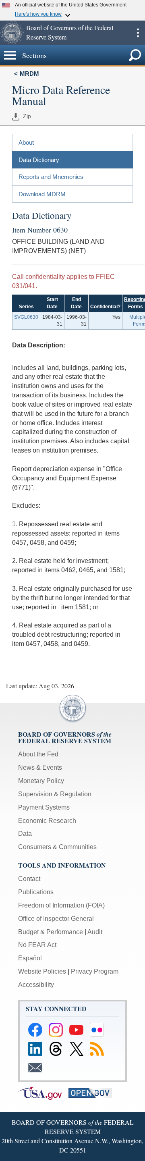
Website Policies (42, 971)
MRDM (29, 73)
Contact (29, 878)
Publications (36, 892)
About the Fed (38, 754)
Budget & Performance (50, 931)
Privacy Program (94, 971)
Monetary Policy (41, 780)
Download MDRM (42, 194)
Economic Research (47, 820)
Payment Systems (44, 807)
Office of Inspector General (56, 918)
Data (25, 833)
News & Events (40, 767)
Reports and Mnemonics (51, 176)
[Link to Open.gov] (92, 1092)
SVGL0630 (26, 317)
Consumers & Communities (57, 846)
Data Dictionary (39, 159)
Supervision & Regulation (54, 794)
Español (30, 958)
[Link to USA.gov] (43, 1092)
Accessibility (36, 984)
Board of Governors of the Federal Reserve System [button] (69, 32)
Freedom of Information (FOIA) (61, 905)
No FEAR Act (37, 944)
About (26, 142)
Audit (94, 931)
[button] (12, 33)
